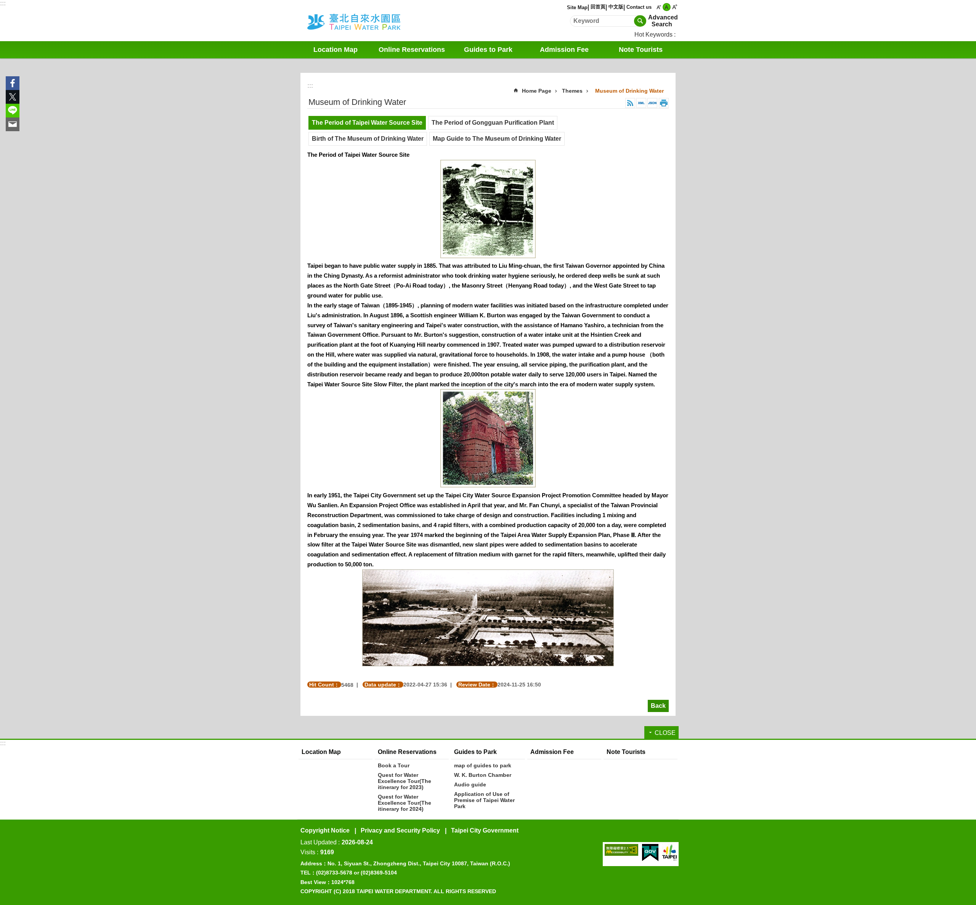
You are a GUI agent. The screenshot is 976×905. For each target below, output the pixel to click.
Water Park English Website (364, 20)
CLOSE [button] (665, 733)
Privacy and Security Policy (400, 830)
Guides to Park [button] (488, 49)
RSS (630, 103)
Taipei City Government (484, 830)
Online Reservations (407, 752)
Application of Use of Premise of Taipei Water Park (484, 800)
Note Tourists (641, 49)
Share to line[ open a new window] (12, 110)
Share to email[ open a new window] (12, 124)
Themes (572, 91)
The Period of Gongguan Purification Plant (493, 122)
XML (641, 103)
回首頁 (598, 7)
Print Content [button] (664, 103)
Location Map (335, 49)
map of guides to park (482, 765)
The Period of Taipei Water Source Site (367, 122)
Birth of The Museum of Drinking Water (368, 138)
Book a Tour (393, 765)
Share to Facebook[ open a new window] (12, 83)
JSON (652, 103)
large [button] (675, 7)
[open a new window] (621, 850)
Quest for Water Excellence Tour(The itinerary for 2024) (404, 803)
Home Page (536, 91)
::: (3, 3)
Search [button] (640, 21)
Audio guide (470, 784)
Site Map (577, 7)
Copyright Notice (325, 830)
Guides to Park (475, 752)
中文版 (615, 7)
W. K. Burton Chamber (482, 775)
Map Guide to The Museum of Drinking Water (497, 138)
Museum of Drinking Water (629, 91)
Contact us (639, 7)
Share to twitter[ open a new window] (12, 97)
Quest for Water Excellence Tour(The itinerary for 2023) (404, 781)
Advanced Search (662, 20)
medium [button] (667, 7)
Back (658, 705)
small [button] (659, 7)
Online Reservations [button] (412, 49)
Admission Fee (564, 49)
